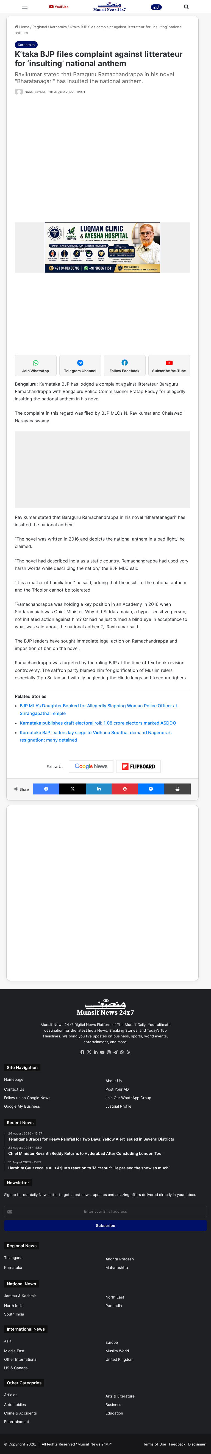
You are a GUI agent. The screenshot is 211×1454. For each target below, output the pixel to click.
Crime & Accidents (20, 1413)
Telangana (13, 1257)
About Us (114, 1081)
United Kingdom (120, 1359)
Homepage (13, 1079)
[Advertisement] (102, 316)
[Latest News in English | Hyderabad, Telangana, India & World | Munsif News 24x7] (109, 6)
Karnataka (58, 27)
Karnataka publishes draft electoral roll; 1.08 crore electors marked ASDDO (98, 723)
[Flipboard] (138, 766)
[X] (89, 1052)
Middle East (14, 1351)
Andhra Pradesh (120, 1259)
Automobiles (15, 1404)
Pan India (114, 1305)
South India (14, 1314)
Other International (20, 1359)
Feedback (177, 1444)
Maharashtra (117, 1267)
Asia (8, 1341)
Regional (39, 27)
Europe (112, 1342)
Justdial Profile (118, 1106)
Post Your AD (117, 1089)
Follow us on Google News (27, 1098)
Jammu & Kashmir (20, 1296)
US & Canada (16, 1368)
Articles (10, 1395)
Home (23, 27)
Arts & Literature (120, 1396)
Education (114, 1413)
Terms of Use (154, 1444)
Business (113, 1404)
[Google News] (91, 766)
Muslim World (117, 1351)
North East (115, 1297)
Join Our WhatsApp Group (128, 1098)
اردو (156, 7)
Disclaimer (197, 1444)
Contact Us (14, 1089)
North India (14, 1305)
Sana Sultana (35, 92)
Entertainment (16, 1421)
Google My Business (22, 1106)
